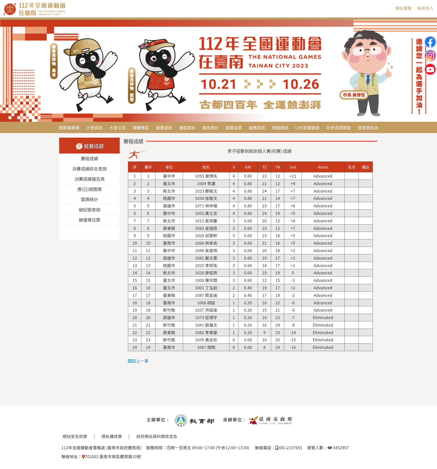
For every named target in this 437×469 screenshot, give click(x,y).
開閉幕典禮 (69, 127)
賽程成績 (89, 159)
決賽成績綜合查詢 (89, 169)
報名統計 (210, 127)
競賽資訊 (164, 127)
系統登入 (425, 8)
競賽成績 (234, 127)
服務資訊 (257, 127)
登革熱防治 (368, 127)
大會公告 (117, 127)
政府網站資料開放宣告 (156, 436)
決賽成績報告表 (89, 179)
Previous (8, 71)
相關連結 (280, 127)
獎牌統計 (89, 199)
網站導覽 (403, 8)
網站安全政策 (75, 436)
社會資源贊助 (338, 127)
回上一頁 (140, 361)
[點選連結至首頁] (218, 71)
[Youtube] (430, 65)
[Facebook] (430, 38)
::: (388, 8)
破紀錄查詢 (89, 210)
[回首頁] (53, 14)
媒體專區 (141, 127)
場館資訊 (187, 127)
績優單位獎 (89, 220)
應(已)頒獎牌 (89, 189)
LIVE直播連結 (307, 127)
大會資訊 (94, 127)
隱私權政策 (112, 436)
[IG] (430, 52)
